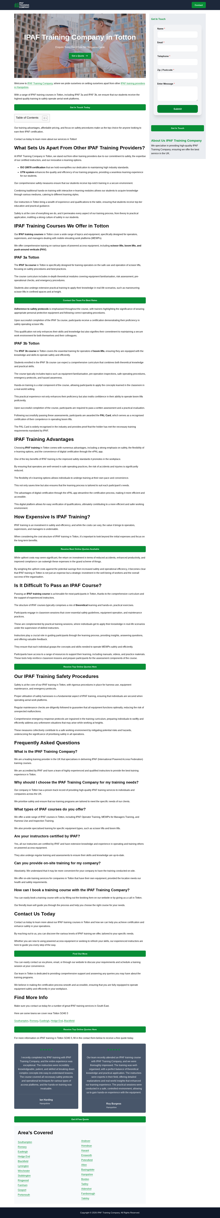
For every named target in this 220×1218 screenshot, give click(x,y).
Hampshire (87, 1174)
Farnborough (88, 1193)
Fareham (22, 1185)
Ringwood (23, 1180)
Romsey (34, 1021)
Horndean (86, 1145)
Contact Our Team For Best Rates (80, 300)
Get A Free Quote (80, 1119)
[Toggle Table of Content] (43, 118)
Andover (85, 1141)
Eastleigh (45, 1021)
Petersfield (87, 1160)
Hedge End (57, 1021)
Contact (199, 5)
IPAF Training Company (40, 83)
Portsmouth (24, 1194)
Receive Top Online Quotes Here (80, 667)
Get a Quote (78, 56)
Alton (84, 1165)
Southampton (21, 1021)
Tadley (84, 1184)
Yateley (85, 1198)
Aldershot (86, 1188)
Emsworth (86, 1155)
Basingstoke (87, 1169)
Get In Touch (177, 128)
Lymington (23, 1166)
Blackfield (69, 1021)
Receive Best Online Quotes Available (80, 549)
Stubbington (24, 1175)
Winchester (24, 1171)
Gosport (22, 1190)
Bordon (85, 1179)
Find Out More (80, 954)
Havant (85, 1150)
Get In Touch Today (80, 107)
